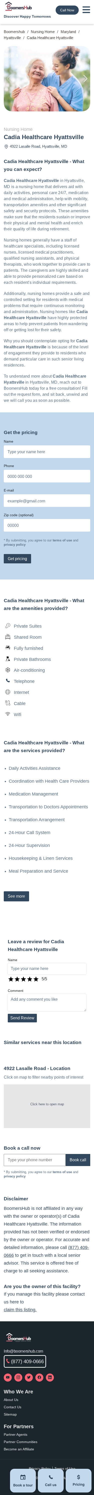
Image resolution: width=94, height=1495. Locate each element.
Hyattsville (12, 38)
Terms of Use (64, 1469)
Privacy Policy (40, 1469)
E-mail (9, 490)
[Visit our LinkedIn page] (50, 1378)
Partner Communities (20, 1442)
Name (8, 441)
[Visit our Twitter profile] (29, 1378)
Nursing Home (43, 31)
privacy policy (15, 544)
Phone (9, 466)
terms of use (62, 540)
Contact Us (12, 1407)
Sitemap (10, 1414)
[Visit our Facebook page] (39, 1378)
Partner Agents (15, 1434)
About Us (11, 1400)
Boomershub (14, 31)
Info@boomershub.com (23, 1351)
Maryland (68, 31)
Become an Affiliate (19, 1449)
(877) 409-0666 (27, 1361)
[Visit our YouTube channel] (8, 1378)
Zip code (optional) (19, 515)
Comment (15, 991)
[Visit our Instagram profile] (18, 1378)
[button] (85, 78)
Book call (78, 1160)
